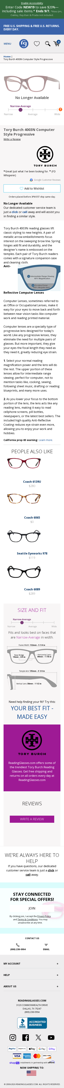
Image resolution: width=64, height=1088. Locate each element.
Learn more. (46, 440)
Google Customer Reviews (47, 179)
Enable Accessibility (32, 3)
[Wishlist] (37, 43)
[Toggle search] (48, 44)
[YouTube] (51, 1041)
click (51, 870)
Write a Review (12, 139)
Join (32, 908)
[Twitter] (38, 1041)
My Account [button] (12, 963)
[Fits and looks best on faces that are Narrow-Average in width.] (32, 115)
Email (46, 949)
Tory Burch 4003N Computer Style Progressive (28, 59)
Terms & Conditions (28, 919)
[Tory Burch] (47, 156)
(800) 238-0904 (18, 949)
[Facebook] (25, 1041)
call (24, 212)
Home (7, 56)
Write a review (32, 819)
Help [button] (7, 975)
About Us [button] (10, 986)
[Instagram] (13, 1041)
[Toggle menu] (7, 44)
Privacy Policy (44, 916)
